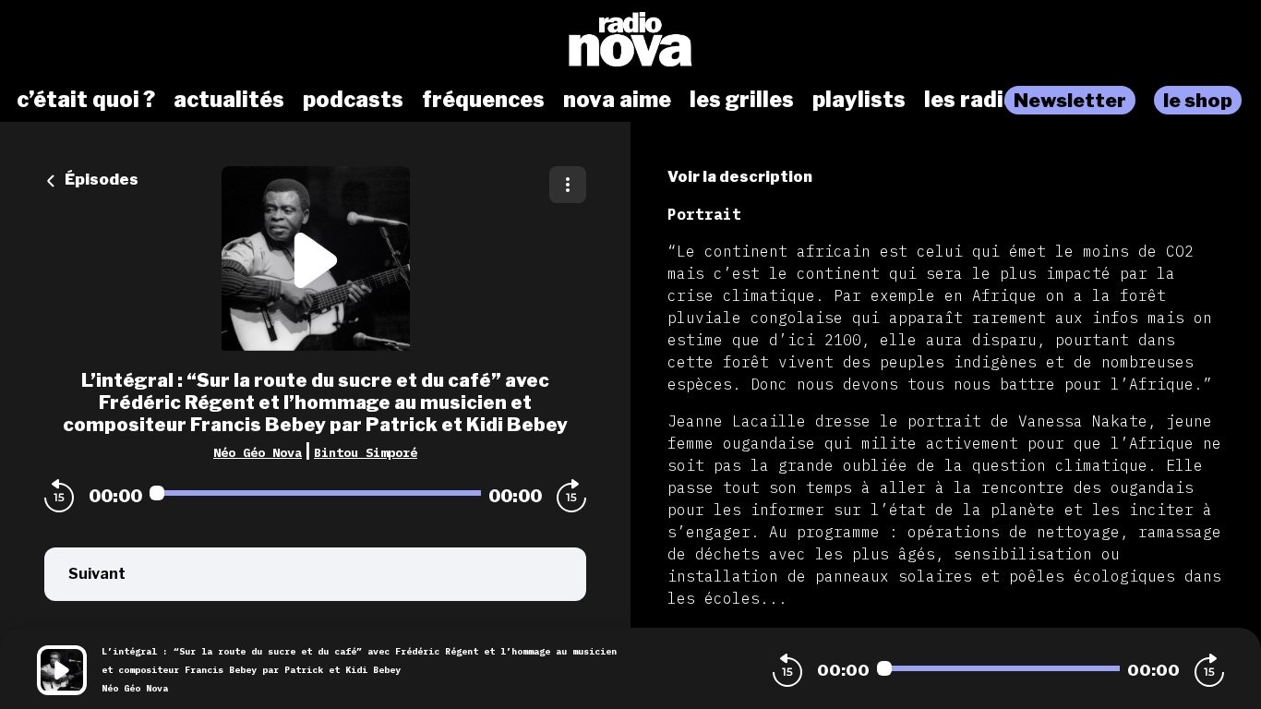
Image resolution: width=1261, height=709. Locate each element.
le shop (1197, 100)
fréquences (483, 100)
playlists (859, 100)
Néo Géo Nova (257, 452)
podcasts (353, 100)
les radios (976, 100)
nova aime (617, 100)
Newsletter (1070, 100)
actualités (229, 100)
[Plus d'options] (567, 184)
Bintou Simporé (365, 452)
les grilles (742, 100)
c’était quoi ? (86, 100)
